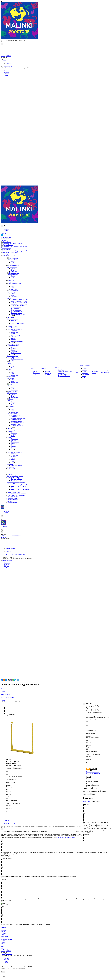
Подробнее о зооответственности (65, 837)
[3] (42, 710)
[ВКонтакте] (2, 680)
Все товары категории (92, 772)
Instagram (6, 72)
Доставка (3, 940)
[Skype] (15, 680)
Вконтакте (7, 70)
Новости (3, 931)
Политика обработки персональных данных (13, 968)
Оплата (3, 942)
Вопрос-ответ (4, 949)
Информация (4, 936)
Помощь (3, 943)
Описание (7, 820)
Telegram (6, 73)
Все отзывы (86, 801)
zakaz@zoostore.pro (7, 66)
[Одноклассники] (4, 680)
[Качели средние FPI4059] (22, 755)
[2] (42, 709)
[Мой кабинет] (1, 518)
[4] (42, 712)
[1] (42, 707)
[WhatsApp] (13, 680)
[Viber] (11, 680)
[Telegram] (18, 680)
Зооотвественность (9, 823)
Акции (3, 934)
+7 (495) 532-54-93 (6, 56)
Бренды (3, 946)
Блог (2, 948)
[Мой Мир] (6, 680)
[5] (42, 713)
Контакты (3, 933)
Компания (3, 927)
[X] (9, 680)
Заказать (86, 794)
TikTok (6, 75)
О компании (4, 930)
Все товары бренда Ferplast (93, 773)
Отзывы (6, 821)
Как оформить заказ (6, 939)
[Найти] (2, 44)
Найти (2, 971)
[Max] (57, 183)
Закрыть (92, 794)
